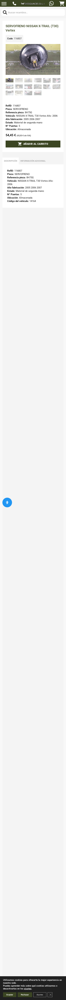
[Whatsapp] (51, 4)
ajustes (27, 988)
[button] (56, 48)
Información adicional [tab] (33, 161)
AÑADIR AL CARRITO (35, 143)
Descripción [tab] (10, 161)
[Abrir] (4, 3)
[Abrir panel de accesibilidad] (7, 502)
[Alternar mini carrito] (61, 3)
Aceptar (9, 994)
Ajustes (40, 994)
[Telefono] (15, 3)
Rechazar (25, 994)
